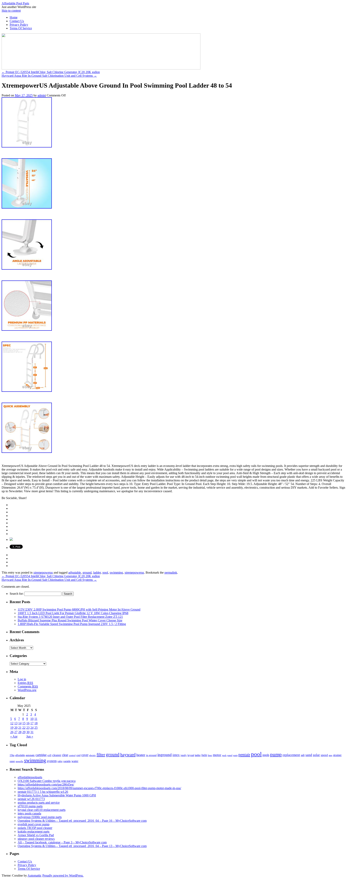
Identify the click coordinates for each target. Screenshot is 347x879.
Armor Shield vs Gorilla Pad (36, 835)
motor (217, 755)
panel (229, 755)
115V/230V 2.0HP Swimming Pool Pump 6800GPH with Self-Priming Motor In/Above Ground (79, 609)
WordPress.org (27, 690)
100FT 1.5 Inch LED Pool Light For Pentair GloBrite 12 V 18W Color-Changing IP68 (73, 613)
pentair (244, 754)
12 (11, 723)
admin (41, 95)
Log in (22, 679)
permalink (170, 572)
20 (15, 727)
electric (92, 755)
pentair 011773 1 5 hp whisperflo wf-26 (43, 791)
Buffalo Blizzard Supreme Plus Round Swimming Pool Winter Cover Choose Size (70, 620)
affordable (20, 755)
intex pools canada (29, 813)
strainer (337, 755)
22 (24, 727)
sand (308, 755)
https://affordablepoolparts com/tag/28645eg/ (46, 784)
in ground (151, 755)
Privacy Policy (19, 24)
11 (35, 718)
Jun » (29, 736)
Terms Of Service (21, 28)
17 (32, 723)
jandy (184, 755)
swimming (116, 572)
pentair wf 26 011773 (31, 799)
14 (19, 723)
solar (316, 755)
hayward (128, 754)
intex (176, 755)
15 (24, 723)
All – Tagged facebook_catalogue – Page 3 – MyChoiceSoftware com (62, 842)
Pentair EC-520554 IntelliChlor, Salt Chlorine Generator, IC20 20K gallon (51, 72)
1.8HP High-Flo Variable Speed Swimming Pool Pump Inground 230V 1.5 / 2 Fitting (72, 624)
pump (276, 754)
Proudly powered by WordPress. (63, 875)
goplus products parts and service (39, 802)
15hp (12, 755)
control (72, 755)
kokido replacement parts (33, 831)
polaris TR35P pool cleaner (35, 828)
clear (65, 755)
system (52, 761)
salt (303, 755)
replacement (291, 755)
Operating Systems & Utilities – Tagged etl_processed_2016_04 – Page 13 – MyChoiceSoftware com (82, 846)
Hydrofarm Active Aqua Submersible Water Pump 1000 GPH (57, 795)
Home (13, 17)
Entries (25, 683)
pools (265, 755)
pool (105, 572)
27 (15, 732)
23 (28, 727)
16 (28, 723)
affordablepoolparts (30, 777)
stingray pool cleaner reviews (36, 838)
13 (15, 723)
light (204, 755)
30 (28, 732)
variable (67, 761)
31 (32, 732)
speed (324, 755)
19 (11, 727)
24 (32, 727)
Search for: (16, 593)
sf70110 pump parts (30, 806)
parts (235, 755)
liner (210, 755)
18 (36, 723)
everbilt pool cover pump (33, 824)
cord (78, 755)
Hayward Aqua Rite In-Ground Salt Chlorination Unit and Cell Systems (49, 75)
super (12, 761)
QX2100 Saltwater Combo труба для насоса (47, 781)
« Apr (13, 736)
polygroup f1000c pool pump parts (40, 817)
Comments (28, 686)
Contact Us (17, 21)
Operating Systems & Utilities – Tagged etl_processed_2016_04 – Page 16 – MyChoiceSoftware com (82, 820)
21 (19, 727)
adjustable (74, 572)
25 (36, 727)
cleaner (56, 755)
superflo (19, 761)
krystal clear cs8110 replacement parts (41, 809)
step (330, 755)
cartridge (41, 755)
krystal (191, 755)
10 (32, 718)
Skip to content (11, 10)
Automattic (35, 875)
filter (101, 754)
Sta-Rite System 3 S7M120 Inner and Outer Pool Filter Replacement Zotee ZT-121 (70, 616)
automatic (30, 755)
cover (84, 755)
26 (11, 732)
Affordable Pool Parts (15, 3)
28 (19, 732)
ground (87, 572)
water (74, 761)
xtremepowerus (43, 572)
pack (224, 755)
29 (24, 732)
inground (164, 755)
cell (49, 755)
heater (140, 755)
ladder (97, 572)
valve (59, 761)
